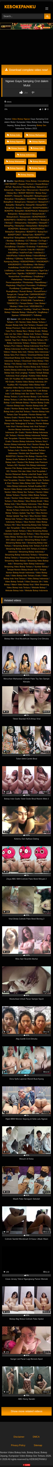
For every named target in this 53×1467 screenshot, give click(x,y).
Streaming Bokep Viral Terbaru (33, 558)
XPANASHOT (26, 315)
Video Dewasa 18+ (33, 581)
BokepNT (43, 223)
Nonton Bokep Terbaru (20, 447)
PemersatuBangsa (32, 279)
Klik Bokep (39, 264)
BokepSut (9, 232)
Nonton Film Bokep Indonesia (32, 465)
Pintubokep (28, 282)
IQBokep (19, 258)
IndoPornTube (26, 252)
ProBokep (41, 285)
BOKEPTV (39, 235)
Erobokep (31, 246)
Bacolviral (17, 187)
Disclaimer (19, 1437)
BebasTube (20, 190)
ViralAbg (27, 309)
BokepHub (9, 208)
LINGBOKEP (38, 267)
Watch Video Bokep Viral (22, 584)
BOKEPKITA (33, 220)
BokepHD (30, 205)
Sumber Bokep (41, 566)
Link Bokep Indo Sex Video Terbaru (26, 393)
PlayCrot (21, 285)
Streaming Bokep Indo (16, 543)
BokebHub (44, 190)
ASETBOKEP (11, 184)
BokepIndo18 (38, 214)
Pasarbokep (16, 279)
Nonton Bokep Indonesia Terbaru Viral (29, 441)
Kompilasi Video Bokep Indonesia (18, 387)
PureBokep (14, 288)
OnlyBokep (38, 276)
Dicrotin (33, 243)
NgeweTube (10, 273)
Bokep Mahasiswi (37, 135)
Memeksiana (32, 270)
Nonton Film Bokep (25, 456)
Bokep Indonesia (27, 155)
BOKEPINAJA (31, 211)
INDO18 (40, 249)
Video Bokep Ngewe (21, 119)
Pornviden (30, 285)
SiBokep (41, 297)
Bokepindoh (25, 217)
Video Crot (23, 306)
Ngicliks (21, 273)
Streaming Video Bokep (15, 560)
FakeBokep (42, 246)
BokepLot (45, 220)
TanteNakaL (38, 300)
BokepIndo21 (12, 217)
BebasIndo (9, 190)
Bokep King (41, 193)
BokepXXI (45, 237)
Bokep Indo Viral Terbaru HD (34, 340)
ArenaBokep (43, 181)
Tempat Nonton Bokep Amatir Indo (22, 569)
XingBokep (42, 312)
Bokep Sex (41, 125)
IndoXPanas (12, 255)
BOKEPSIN (13, 229)
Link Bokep (16, 390)
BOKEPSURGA (37, 229)
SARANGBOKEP (37, 294)
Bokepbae (9, 199)
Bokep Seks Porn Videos (15, 355)
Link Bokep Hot (29, 390)
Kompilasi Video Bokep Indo (32, 385)
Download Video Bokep (32, 361)
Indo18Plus (13, 252)
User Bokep (40, 303)
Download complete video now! (28, 69)
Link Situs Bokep (26, 399)
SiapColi (32, 297)
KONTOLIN (25, 267)
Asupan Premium (26, 184)
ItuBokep (29, 258)
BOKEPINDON (38, 217)
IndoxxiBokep (39, 255)
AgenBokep (19, 181)
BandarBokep (29, 187)
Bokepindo (12, 214)
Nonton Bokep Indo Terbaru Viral (33, 417)
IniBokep (10, 258)
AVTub (8, 187)
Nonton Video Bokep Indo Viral (26, 483)
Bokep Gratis (34, 331)
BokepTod (42, 232)
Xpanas (15, 315)
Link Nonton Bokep (27, 396)
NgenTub (43, 270)
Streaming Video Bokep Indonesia (29, 563)
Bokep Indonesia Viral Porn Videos (20, 349)
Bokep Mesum (39, 161)
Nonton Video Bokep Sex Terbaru (19, 492)
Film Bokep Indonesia (37, 364)
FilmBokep (13, 249)
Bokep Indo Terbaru (32, 334)
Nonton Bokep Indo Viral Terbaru (31, 426)
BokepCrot (32, 202)
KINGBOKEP (42, 261)
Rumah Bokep (26, 291)
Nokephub (42, 273)
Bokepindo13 (25, 214)
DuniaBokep (10, 246)
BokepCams (20, 202)
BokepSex (43, 226)
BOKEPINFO (10, 220)
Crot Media (11, 243)
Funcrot (22, 249)
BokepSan (20, 226)
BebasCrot (41, 187)
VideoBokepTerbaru (13, 309)
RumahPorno (40, 291)
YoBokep (38, 315)
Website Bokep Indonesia (36, 590)
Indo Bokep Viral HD (13, 367)
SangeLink (11, 294)
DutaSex (21, 246)
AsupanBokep (41, 184)
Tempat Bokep (26, 303)
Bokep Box (12, 193)
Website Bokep (18, 312)
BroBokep (19, 240)
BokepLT (9, 223)
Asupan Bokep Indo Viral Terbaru (20, 325)
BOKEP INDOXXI (26, 193)
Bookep (10, 240)
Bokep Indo (15, 135)
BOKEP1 (9, 196)
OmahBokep (26, 276)
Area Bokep (31, 181)
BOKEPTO (31, 232)
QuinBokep (26, 288)
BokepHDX (41, 205)
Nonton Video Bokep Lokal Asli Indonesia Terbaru (26, 489)
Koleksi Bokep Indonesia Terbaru (19, 370)
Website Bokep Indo (14, 590)
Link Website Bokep (20, 402)
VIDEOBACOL (36, 306)
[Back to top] (44, 1458)
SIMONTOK (13, 300)
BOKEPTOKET (14, 235)
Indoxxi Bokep (25, 255)
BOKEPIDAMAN (40, 208)
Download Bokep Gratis (38, 355)
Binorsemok (32, 190)
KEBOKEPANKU (27, 261)
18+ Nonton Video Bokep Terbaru (30, 322)
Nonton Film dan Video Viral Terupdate (28, 471)
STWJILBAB (25, 300)
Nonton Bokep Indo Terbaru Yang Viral (22, 420)
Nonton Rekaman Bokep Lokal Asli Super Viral (26, 474)
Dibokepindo (22, 243)
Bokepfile (10, 205)
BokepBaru (20, 199)
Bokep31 (18, 196)
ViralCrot (36, 309)
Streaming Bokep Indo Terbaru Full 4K (30, 546)
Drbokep (42, 243)
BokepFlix (20, 205)
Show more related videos (26, 1411)
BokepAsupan (41, 196)
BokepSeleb (31, 226)
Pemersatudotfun (13, 282)
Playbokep (10, 285)
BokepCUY (43, 202)
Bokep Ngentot (16, 141)
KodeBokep (13, 267)
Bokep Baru (22, 331)
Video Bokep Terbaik (14, 581)
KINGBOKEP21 (15, 264)
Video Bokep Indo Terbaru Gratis (26, 575)
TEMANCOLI (12, 303)
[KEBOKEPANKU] (21, 7)
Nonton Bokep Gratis (40, 402)
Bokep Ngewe (38, 141)
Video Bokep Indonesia (38, 578)
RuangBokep (12, 291)
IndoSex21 (39, 252)
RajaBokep (37, 288)
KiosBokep (28, 264)
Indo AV (31, 249)
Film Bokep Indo (19, 364)
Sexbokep (22, 297)
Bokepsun (24, 229)
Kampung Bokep (11, 261)
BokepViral (8, 237)
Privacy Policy (18, 1445)
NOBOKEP (31, 273)
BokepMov (33, 223)
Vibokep (13, 306)
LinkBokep (9, 270)
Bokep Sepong (17, 148)
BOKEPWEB (33, 237)
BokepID (27, 208)
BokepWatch (20, 237)
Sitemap (38, 1445)
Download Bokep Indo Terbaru (18, 358)
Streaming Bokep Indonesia (31, 552)
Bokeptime (20, 232)
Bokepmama (20, 223)
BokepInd (43, 211)
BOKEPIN (9, 211)
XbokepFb (31, 312)
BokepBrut (8, 202)
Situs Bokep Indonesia (26, 504)
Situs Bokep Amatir (34, 501)
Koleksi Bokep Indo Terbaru (36, 367)
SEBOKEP (11, 297)
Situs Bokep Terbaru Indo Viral (27, 507)
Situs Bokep (18, 501)
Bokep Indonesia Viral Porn (36, 346)
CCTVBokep (31, 240)
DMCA (36, 1437)
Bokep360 (28, 196)
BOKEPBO (31, 199)
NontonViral (14, 276)
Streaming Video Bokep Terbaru (18, 566)
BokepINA (19, 211)
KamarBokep (40, 258)
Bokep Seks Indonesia (38, 352)
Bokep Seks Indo (19, 352)
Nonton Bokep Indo (15, 405)
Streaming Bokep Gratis (35, 540)
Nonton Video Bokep (15, 477)
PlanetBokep (40, 282)
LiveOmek (19, 270)
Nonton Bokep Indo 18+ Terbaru (26, 408)
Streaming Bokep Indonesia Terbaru (21, 555)
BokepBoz (42, 199)
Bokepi (19, 208)
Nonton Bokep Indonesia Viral (17, 444)
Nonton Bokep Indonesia (19, 429)
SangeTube (23, 294)
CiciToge (42, 240)
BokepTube (28, 235)
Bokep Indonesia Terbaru (18, 343)
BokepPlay (9, 226)
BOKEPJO (21, 220)
